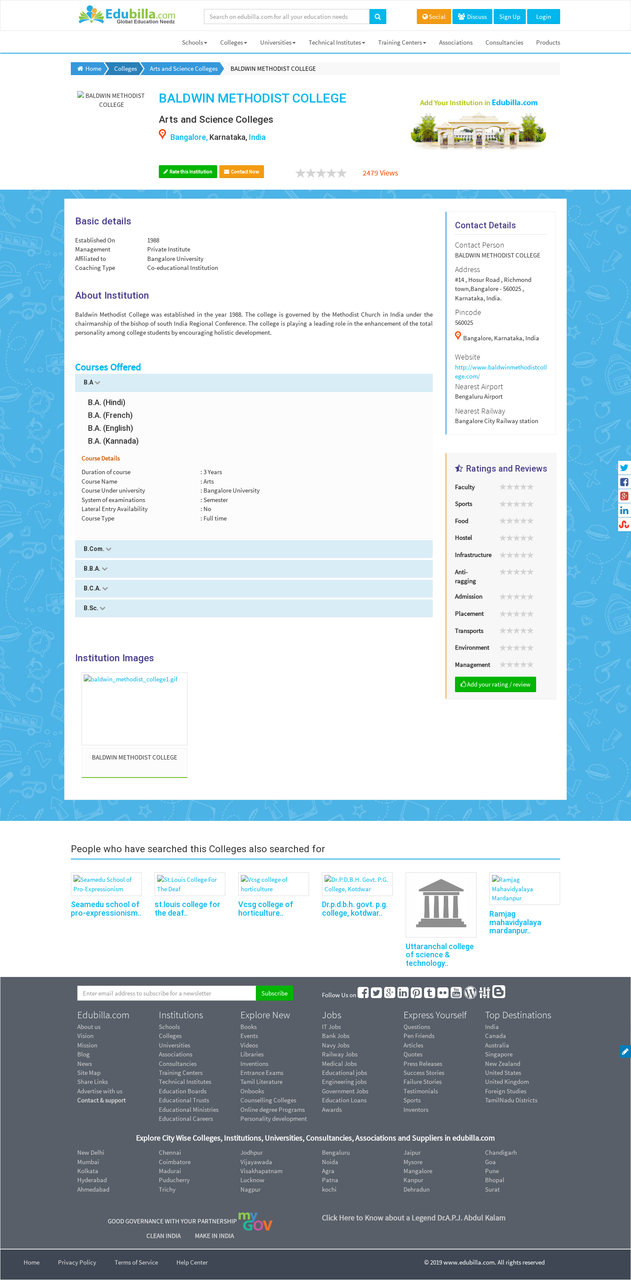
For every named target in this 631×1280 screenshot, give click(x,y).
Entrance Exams (261, 1072)
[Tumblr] (430, 995)
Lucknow (252, 1180)
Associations (456, 42)
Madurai (170, 1171)
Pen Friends (418, 1036)
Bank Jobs (335, 1036)
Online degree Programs (272, 1109)
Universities (275, 42)
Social (437, 16)
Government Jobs (345, 1091)
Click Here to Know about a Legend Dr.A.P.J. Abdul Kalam (414, 1218)
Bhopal (494, 1180)
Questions (416, 1027)
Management (472, 664)
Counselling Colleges (268, 1100)
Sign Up (509, 16)
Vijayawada (256, 1162)
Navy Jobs (335, 1045)
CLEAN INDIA (164, 1236)
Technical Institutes (335, 42)
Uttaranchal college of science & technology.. (440, 955)
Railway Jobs (340, 1054)
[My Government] (255, 1221)
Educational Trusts (184, 1100)
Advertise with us (99, 1091)
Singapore (499, 1054)
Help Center (192, 1262)
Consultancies (504, 42)
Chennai (170, 1152)
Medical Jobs (339, 1063)
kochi (329, 1189)
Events (249, 1036)
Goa (490, 1162)
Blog (83, 1054)
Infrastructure (473, 555)
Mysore (412, 1162)
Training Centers (400, 42)
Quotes (412, 1054)
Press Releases (422, 1063)
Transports (469, 630)
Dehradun (416, 1189)
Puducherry (174, 1180)
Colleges (231, 42)
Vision (85, 1036)
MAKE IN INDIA (214, 1236)
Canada (495, 1036)
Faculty (465, 487)
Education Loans (344, 1100)
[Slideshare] (485, 995)
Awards (332, 1109)
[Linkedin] (403, 995)
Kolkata (87, 1171)
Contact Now (244, 171)
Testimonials (420, 1091)
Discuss (476, 16)
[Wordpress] (471, 995)
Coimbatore (175, 1162)
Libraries (252, 1054)
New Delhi (90, 1152)
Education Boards (182, 1091)
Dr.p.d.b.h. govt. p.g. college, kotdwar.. (355, 908)
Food (461, 521)
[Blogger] (499, 995)
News (84, 1063)
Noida (330, 1162)
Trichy (167, 1189)
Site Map (88, 1072)
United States (503, 1072)
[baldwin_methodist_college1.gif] (135, 708)
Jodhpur (251, 1152)
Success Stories (423, 1072)
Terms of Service (136, 1262)
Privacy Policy (77, 1262)
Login (543, 16)
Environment (472, 647)
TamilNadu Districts (511, 1100)
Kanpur (413, 1180)
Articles (413, 1045)
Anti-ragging (465, 576)
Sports (463, 503)
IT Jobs (331, 1027)
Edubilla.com (103, 1015)
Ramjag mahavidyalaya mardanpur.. (515, 922)
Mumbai (88, 1162)
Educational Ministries (188, 1109)
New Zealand (502, 1063)
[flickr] (443, 995)
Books (248, 1027)
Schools (192, 42)
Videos (249, 1045)
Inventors (415, 1109)
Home (31, 1262)
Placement (469, 613)
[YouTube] (457, 995)
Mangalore (417, 1171)
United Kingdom (507, 1081)
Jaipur (412, 1152)
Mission (87, 1045)
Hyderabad (92, 1180)
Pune (492, 1171)
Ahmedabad (93, 1189)
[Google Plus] (390, 995)
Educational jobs (344, 1072)
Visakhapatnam (261, 1171)
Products (548, 42)
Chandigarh (501, 1152)
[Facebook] (364, 995)
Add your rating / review (499, 684)
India (492, 1027)
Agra (328, 1171)
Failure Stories (422, 1081)
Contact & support (101, 1100)
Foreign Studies (505, 1091)
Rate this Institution (190, 171)
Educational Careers (186, 1118)
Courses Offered (108, 367)
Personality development (273, 1118)
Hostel (463, 537)
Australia (497, 1045)
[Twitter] (377, 995)
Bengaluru (336, 1152)
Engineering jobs (344, 1081)
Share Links (92, 1081)
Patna (330, 1180)
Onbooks (252, 1091)
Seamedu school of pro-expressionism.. (106, 908)
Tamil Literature (261, 1081)
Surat (492, 1189)
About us (88, 1027)
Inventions (254, 1063)
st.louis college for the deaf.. (187, 908)
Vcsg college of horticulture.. (265, 908)
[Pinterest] (417, 995)
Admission (468, 596)
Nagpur (250, 1189)
